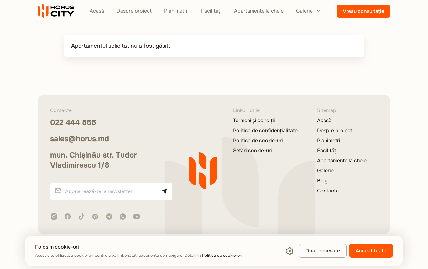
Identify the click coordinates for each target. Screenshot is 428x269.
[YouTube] (136, 217)
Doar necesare (322, 250)
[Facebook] (67, 217)
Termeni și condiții (254, 120)
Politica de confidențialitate (265, 130)
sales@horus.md (79, 138)
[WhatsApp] (123, 217)
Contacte (328, 191)
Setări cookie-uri (252, 151)
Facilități (211, 11)
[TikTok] (81, 217)
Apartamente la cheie (259, 11)
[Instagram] (54, 217)
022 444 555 (73, 122)
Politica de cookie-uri (258, 140)
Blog (322, 181)
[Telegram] (109, 217)
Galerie (304, 11)
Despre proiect (134, 11)
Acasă (97, 11)
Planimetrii (176, 11)
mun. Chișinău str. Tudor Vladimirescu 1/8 (93, 160)
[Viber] (95, 217)
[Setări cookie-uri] (289, 251)
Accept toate (371, 250)
